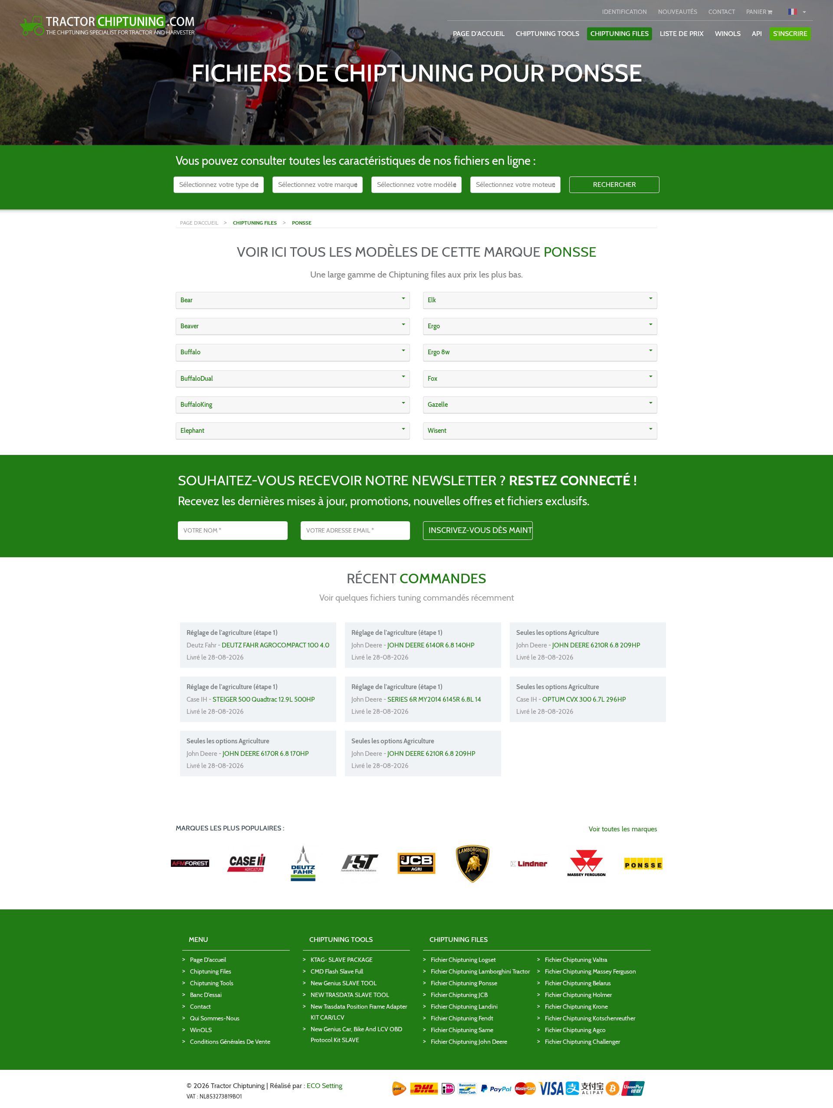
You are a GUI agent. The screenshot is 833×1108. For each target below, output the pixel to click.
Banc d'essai (206, 995)
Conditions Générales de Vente (230, 1042)
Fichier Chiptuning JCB (459, 995)
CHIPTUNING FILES (619, 33)
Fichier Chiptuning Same (462, 1030)
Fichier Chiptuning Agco (575, 1030)
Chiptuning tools (211, 983)
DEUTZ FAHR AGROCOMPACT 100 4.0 (275, 645)
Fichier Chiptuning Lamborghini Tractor (480, 971)
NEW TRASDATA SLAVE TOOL (350, 995)
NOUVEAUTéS (677, 12)
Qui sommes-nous (214, 1018)
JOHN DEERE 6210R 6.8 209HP (596, 645)
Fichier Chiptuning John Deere (469, 1042)
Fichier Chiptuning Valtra (576, 960)
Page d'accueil (208, 960)
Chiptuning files (210, 971)
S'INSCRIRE (790, 33)
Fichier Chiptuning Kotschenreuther (590, 1018)
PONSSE (302, 222)
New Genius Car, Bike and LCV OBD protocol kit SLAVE (356, 1034)
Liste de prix (682, 33)
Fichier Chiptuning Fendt (462, 1018)
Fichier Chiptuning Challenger (582, 1042)
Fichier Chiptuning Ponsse (464, 983)
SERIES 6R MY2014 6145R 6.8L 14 (434, 699)
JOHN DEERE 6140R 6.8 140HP (431, 645)
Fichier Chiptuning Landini (464, 1006)
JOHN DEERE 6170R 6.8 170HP (266, 754)
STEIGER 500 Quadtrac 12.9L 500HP (264, 699)
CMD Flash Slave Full (337, 971)
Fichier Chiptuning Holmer (578, 995)
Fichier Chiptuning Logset (463, 960)
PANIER (756, 12)
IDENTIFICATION (624, 12)
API (757, 33)
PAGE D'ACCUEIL (479, 33)
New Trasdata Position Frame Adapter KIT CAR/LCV (359, 1012)
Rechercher (614, 184)
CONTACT (721, 12)
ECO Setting (324, 1086)
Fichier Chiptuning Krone (576, 1006)
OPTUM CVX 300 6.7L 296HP (584, 699)
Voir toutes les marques (623, 829)
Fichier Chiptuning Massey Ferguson (590, 971)
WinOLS (728, 33)
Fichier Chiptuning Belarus (578, 983)
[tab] (293, 300)
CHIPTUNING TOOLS (547, 33)
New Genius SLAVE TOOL (344, 983)
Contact (200, 1006)
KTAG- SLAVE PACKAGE (342, 960)
